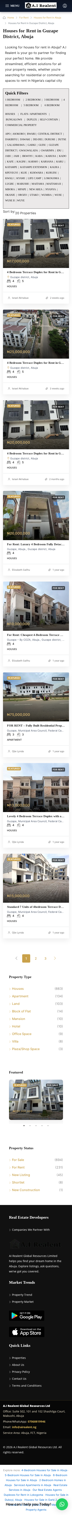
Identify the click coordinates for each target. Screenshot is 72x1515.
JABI (8, 156)
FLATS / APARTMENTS (33, 113)
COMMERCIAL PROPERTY (21, 125)
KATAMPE (11, 167)
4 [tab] (44, 1127)
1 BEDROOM (12, 99)
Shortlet (18, 1182)
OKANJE (10, 194)
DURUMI (50, 139)
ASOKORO (18, 133)
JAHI (16, 156)
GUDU (42, 144)
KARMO (33, 161)
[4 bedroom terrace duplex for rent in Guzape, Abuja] (36, 243)
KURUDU (51, 172)
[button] (62, 1504)
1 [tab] (26, 1127)
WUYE (21, 200)
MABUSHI (23, 183)
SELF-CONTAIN (49, 119)
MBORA (10, 189)
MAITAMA (38, 183)
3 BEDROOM (51, 99)
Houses (18, 989)
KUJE (24, 172)
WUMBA (46, 194)
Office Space (21, 1034)
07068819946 (36, 1421)
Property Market (23, 1302)
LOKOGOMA (51, 178)
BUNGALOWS (14, 119)
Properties (19, 1358)
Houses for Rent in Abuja (47, 17)
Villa (15, 1041)
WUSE (58, 194)
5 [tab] (50, 1127)
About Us (18, 1365)
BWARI (31, 133)
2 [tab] (32, 1127)
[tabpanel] (36, 1100)
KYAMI (20, 178)
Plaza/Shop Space (26, 1049)
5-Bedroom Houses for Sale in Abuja (28, 1475)
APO (7, 133)
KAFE (10, 161)
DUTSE (62, 139)
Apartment (20, 996)
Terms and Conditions (27, 1385)
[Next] (55, 958)
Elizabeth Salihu (21, 569)
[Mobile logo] (41, 6)
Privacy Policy (21, 1372)
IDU (59, 150)
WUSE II (10, 200)
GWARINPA (47, 150)
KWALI (9, 178)
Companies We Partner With (31, 1230)
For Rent (24, 17)
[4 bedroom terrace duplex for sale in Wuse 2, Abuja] (36, 1100)
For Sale (18, 1160)
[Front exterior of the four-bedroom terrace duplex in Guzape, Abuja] (36, 606)
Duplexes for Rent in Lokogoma (23, 1494)
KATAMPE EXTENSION (33, 167)
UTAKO (34, 194)
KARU (59, 161)
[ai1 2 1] (36, 787)
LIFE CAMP (34, 178)
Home (10, 17)
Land (16, 1004)
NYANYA (50, 189)
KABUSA (51, 156)
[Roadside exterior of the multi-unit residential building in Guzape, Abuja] (36, 697)
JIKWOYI (27, 156)
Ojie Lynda (18, 751)
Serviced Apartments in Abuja (32, 1485)
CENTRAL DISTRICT (50, 133)
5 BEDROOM (31, 105)
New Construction (26, 1190)
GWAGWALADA (28, 150)
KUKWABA (36, 172)
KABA (39, 156)
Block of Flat (21, 1011)
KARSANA (47, 161)
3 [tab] (38, 1127)
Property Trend (22, 1295)
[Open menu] (12, 6)
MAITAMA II (53, 183)
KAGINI (21, 161)
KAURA (54, 167)
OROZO (22, 194)
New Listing (21, 1175)
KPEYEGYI (11, 172)
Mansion (18, 1019)
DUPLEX (31, 119)
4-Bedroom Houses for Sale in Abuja (44, 1470)
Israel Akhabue (20, 297)
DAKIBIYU (11, 139)
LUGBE (9, 183)
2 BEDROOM (33, 99)
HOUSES (10, 113)
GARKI (32, 144)
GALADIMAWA (16, 144)
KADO (62, 156)
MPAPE (22, 189)
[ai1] (36, 878)
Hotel (16, 1026)
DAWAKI (25, 139)
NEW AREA (35, 189)
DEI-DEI (37, 139)
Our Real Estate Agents (47, 1489)
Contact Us (19, 1379)
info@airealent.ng (24, 1427)
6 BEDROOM (52, 105)
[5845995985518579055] (36, 515)
